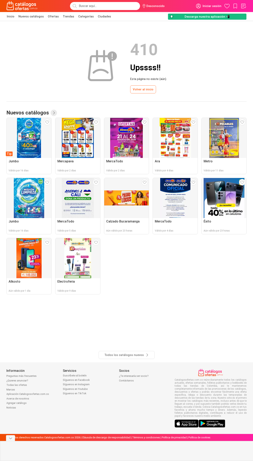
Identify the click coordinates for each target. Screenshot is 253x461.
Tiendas (68, 16)
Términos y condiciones (146, 437)
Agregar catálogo (16, 402)
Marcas (10, 389)
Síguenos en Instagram (76, 384)
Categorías (86, 16)
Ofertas (53, 16)
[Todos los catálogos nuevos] (54, 113)
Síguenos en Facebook (76, 379)
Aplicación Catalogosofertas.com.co (27, 393)
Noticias (11, 407)
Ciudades (104, 16)
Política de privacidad (174, 437)
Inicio (10, 16)
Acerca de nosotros (17, 398)
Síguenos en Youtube (75, 388)
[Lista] (243, 6)
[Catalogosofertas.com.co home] (22, 6)
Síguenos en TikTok (74, 393)
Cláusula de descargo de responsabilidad (106, 437)
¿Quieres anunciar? (17, 380)
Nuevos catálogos (31, 16)
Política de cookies (199, 437)
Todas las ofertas (16, 384)
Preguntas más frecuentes (21, 375)
